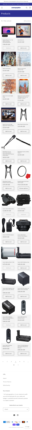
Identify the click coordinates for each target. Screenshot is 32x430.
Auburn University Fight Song (8, 96)
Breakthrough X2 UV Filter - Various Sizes (23, 182)
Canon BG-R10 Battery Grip (23, 262)
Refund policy (6, 385)
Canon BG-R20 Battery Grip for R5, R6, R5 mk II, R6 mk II (8, 289)
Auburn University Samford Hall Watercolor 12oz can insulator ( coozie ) (23, 97)
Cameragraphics (14, 427)
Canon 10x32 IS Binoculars (8, 208)
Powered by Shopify (20, 427)
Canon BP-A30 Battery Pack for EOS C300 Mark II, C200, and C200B (8, 318)
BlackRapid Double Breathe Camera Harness (8, 182)
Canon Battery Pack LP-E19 (8, 262)
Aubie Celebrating (6, 68)
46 (13, 365)
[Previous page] (3, 361)
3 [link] (15, 361)
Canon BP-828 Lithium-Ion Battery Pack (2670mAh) (23, 289)
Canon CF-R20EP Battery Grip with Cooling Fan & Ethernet (23, 346)
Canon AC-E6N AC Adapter (8, 234)
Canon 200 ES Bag (21, 208)
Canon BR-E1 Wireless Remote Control (22, 317)
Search (5, 378)
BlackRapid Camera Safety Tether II (23, 152)
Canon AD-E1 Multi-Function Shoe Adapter (22, 235)
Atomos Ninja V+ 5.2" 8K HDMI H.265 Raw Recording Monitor (8, 41)
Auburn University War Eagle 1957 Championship (8, 125)
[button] (2, 7)
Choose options (23, 188)
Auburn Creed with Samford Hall (22, 69)
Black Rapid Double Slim (23, 124)
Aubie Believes (21, 40)
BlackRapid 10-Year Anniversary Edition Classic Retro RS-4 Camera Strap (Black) (8, 153)
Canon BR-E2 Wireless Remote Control (7, 346)
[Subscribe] (27, 409)
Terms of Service (7, 381)
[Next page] (18, 365)
